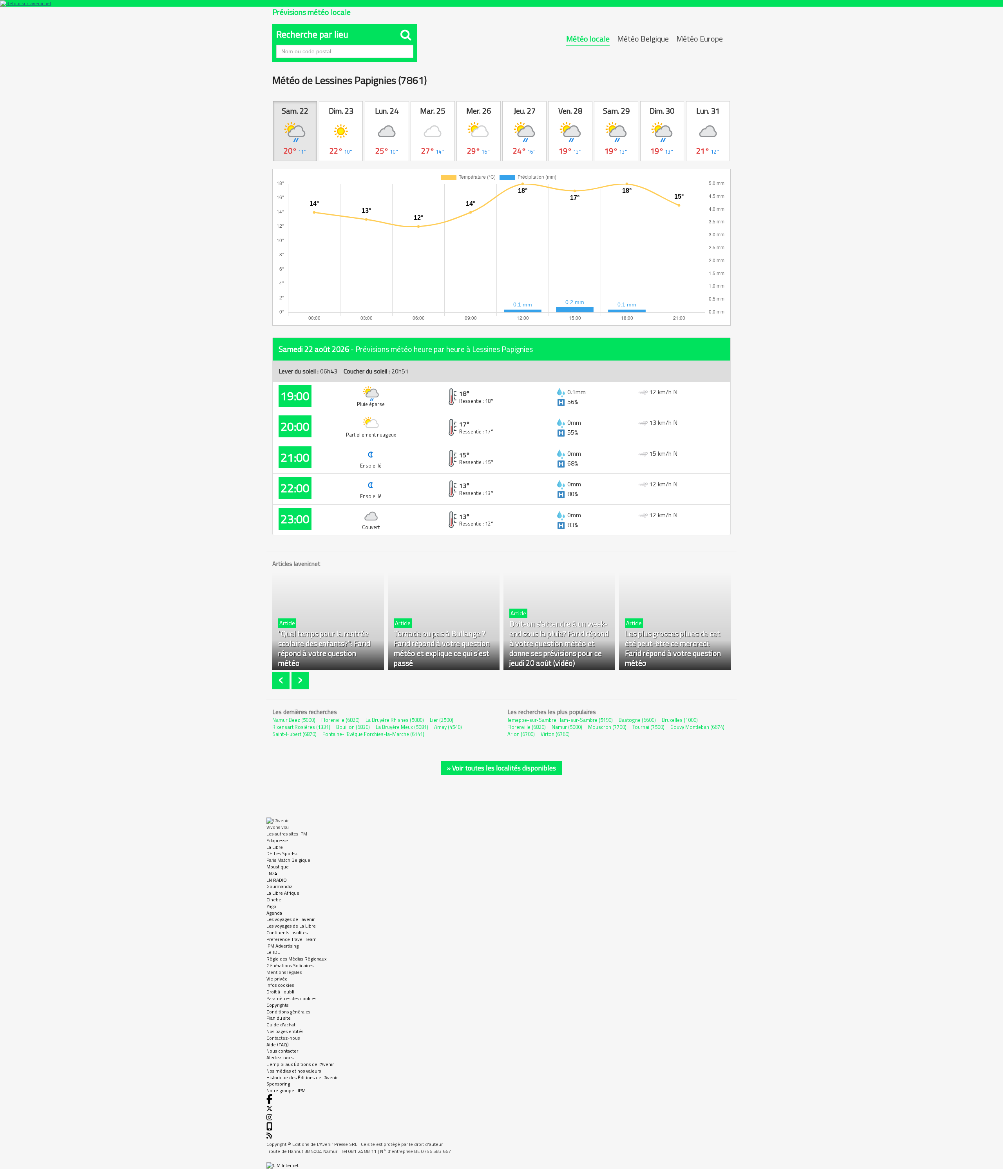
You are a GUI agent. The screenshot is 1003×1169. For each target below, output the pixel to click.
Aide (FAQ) (277, 1044)
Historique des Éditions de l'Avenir (302, 1077)
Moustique (277, 866)
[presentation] (281, 680)
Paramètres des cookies (291, 998)
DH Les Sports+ (282, 853)
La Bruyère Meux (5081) (402, 727)
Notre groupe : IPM (286, 1090)
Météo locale (588, 39)
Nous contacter (282, 1051)
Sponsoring (278, 1083)
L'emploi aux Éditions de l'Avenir (300, 1064)
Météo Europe (699, 39)
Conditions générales (288, 1011)
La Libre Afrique (282, 893)
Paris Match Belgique (288, 860)
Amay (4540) (448, 727)
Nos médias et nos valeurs (293, 1071)
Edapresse (277, 840)
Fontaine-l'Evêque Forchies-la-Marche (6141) (373, 734)
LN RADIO (276, 880)
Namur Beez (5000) (293, 720)
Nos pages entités (284, 1031)
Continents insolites (287, 932)
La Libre (274, 847)
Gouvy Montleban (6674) (697, 727)
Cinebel (274, 899)
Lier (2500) (441, 720)
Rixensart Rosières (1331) (301, 727)
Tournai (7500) (648, 727)
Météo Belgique (643, 39)
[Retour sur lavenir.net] (501, 3)
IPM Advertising (282, 946)
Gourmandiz (279, 886)
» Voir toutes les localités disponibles (501, 768)
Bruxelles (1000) (680, 720)
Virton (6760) (555, 734)
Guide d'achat (280, 1024)
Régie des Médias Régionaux (296, 958)
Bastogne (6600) (637, 720)
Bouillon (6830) (353, 727)
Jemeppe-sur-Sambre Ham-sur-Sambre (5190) (560, 720)
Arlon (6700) (521, 734)
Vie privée (277, 978)
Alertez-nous (279, 1057)
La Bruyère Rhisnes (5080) (395, 720)
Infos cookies (280, 985)
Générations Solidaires (289, 965)
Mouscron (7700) (607, 727)
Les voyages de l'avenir (290, 919)
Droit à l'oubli (280, 991)
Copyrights (277, 1005)
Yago (271, 906)
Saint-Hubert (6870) (294, 734)
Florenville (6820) (340, 720)
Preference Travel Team (291, 939)
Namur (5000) (567, 727)
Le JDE (273, 952)
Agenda (274, 913)
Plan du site (278, 1018)
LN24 (271, 873)
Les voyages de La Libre (291, 926)
